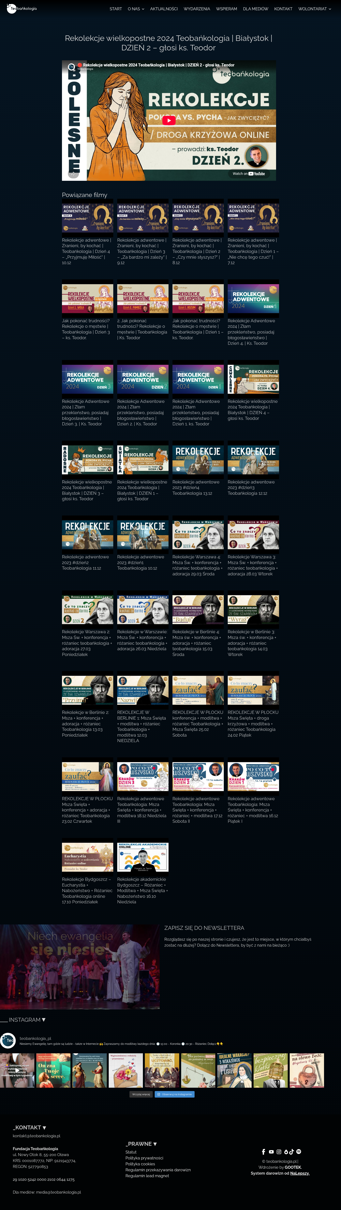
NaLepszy (299, 1173)
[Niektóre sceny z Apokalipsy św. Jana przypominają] (307, 1070)
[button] (142, 9)
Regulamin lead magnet (147, 1175)
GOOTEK (293, 1167)
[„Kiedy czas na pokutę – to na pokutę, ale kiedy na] (162, 1070)
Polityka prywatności (144, 1158)
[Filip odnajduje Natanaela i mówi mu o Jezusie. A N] (53, 1070)
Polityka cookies (140, 1164)
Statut (131, 1152)
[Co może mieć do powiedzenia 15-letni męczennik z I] (271, 1070)
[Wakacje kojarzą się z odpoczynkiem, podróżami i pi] (234, 1070)
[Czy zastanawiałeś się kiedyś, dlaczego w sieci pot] (126, 1070)
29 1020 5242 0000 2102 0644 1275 (44, 1179)
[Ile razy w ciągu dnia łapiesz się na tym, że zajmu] (89, 1070)
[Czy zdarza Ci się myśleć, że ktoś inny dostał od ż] (198, 1070)
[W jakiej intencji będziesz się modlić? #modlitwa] (17, 1070)
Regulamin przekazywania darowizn (158, 1170)
